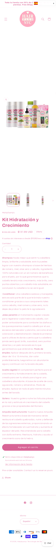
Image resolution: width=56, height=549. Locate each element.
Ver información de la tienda (18, 464)
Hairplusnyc (22, 541)
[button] (6, 19)
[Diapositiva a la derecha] (53, 201)
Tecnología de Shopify (36, 541)
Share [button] (8, 478)
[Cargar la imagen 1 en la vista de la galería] (13, 199)
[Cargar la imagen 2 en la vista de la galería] (28, 199)
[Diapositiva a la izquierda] (3, 201)
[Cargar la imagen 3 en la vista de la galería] (42, 199)
